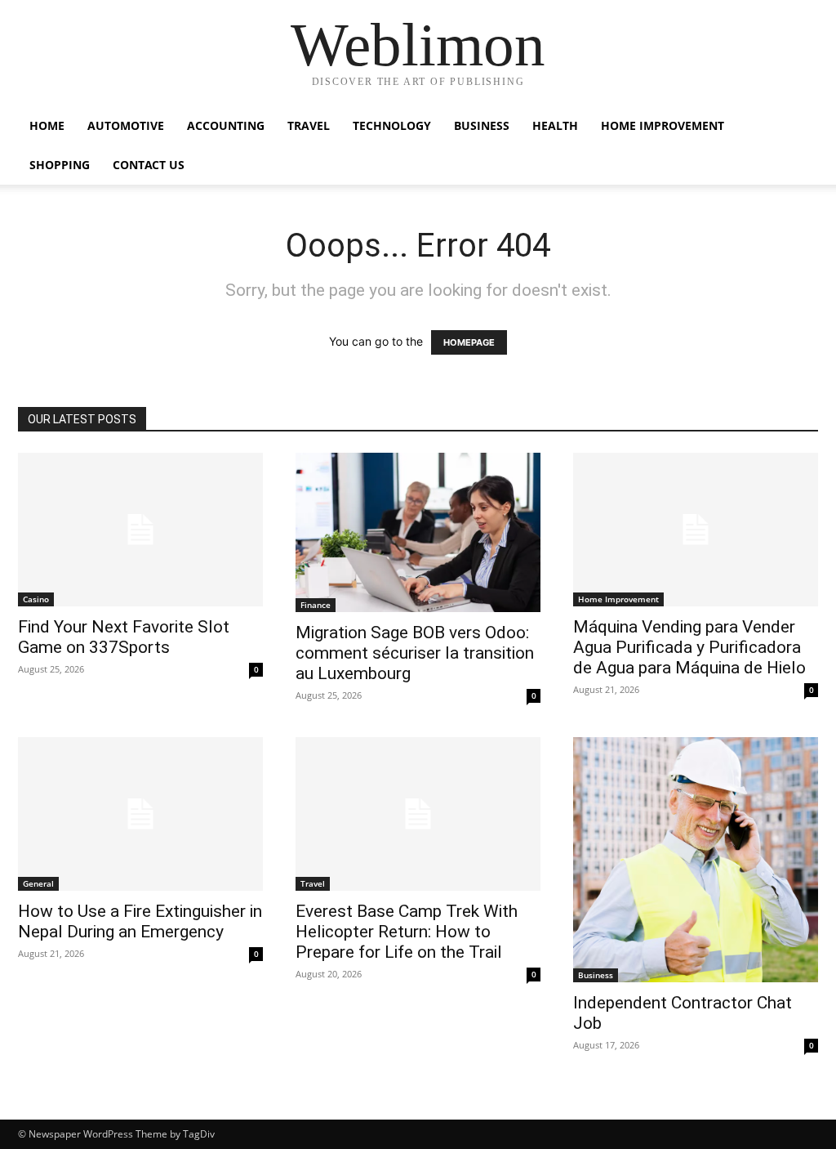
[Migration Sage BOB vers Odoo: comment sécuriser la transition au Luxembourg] (418, 532)
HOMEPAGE (469, 342)
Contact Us (149, 164)
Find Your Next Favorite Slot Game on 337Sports (123, 637)
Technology (392, 125)
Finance (315, 604)
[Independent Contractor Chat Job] (695, 859)
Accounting (226, 125)
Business (481, 125)
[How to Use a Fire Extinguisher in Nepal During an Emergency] (140, 814)
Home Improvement (662, 125)
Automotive (125, 125)
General (38, 883)
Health (555, 125)
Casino (36, 599)
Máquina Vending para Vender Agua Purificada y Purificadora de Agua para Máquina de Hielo (689, 647)
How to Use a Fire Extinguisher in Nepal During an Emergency (140, 921)
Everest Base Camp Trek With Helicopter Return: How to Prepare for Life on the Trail (407, 931)
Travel (308, 125)
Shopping (59, 164)
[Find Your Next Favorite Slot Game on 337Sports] (140, 529)
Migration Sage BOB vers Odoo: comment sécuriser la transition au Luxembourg (415, 653)
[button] (798, 127)
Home (46, 125)
